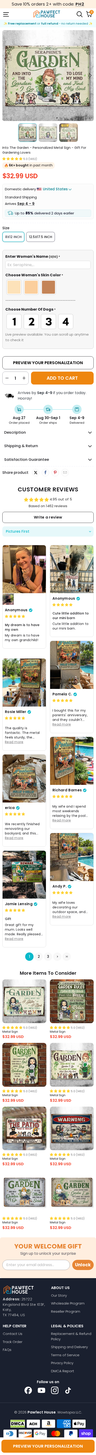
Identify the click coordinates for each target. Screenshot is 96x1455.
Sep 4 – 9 (25, 203)
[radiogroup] (48, 287)
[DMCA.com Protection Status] (17, 1423)
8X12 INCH (13, 237)
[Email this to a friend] (64, 472)
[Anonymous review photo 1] (24, 569)
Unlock (83, 1265)
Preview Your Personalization (48, 363)
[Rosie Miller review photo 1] (24, 683)
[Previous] (6, 75)
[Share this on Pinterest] (55, 472)
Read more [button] (61, 724)
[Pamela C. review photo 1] (71, 665)
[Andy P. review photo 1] (71, 857)
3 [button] (48, 956)
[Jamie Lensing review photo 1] (24, 875)
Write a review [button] (48, 517)
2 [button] (39, 956)
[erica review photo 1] (24, 778)
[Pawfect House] (47, 14)
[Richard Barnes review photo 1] (71, 761)
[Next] (90, 75)
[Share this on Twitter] (36, 472)
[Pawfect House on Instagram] (54, 1390)
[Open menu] (5, 14)
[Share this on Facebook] (45, 472)
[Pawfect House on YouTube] (41, 1390)
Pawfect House (41, 1412)
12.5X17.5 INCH (40, 237)
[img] (15, 616)
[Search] (79, 14)
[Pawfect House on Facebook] (28, 1390)
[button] (12, 158)
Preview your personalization (48, 1446)
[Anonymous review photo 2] (8, 599)
